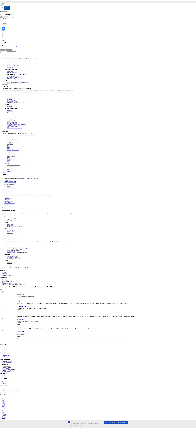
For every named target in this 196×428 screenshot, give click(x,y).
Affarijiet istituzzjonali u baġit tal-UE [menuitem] (12, 153)
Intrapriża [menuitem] (8, 147)
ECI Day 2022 (20, 319)
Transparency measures (6, 366)
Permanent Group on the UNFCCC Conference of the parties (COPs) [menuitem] (18, 267)
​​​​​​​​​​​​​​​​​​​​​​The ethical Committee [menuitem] (10, 83)
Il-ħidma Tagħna (5, 280)
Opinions (3, 282)
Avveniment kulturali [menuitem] (10, 188)
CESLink (4, 389)
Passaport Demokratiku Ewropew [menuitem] (12, 120)
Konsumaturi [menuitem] (9, 141)
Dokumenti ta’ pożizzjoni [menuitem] (11, 98)
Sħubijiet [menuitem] (8, 127)
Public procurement (5, 382)
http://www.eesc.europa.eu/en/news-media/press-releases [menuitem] (42, 195)
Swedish (3, 418)
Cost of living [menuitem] (9, 170)
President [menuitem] (3, 207)
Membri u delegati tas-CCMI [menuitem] (11, 218)
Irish (3, 406)
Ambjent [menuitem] (8, 148)
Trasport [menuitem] (8, 161)
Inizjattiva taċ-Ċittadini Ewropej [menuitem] (12, 122)
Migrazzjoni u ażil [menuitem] (9, 154)
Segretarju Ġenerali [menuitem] (10, 71)
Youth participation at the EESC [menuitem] (12, 168)
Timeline (3, 274)
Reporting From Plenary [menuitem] (8, 201)
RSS (1, 289)
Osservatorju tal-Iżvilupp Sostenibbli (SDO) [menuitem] (14, 257)
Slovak (3, 416)
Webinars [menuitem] (8, 186)
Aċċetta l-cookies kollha (109, 422)
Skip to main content (3, 0)
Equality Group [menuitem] (9, 265)
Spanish (3, 402)
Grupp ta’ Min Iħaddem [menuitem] (10, 224)
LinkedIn (5, 23)
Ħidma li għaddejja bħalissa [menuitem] (11, 100)
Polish (3, 413)
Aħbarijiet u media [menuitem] (5, 189)
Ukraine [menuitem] (3, 268)
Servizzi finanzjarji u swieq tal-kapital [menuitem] (13, 150)
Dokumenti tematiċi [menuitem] (10, 111)
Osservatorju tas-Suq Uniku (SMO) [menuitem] (12, 256)
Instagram (5, 24)
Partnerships (4, 383)
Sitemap (3, 375)
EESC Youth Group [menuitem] (10, 266)
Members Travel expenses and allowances (9, 369)
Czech (3, 397)
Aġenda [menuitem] (3, 172)
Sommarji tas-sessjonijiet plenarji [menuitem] (12, 101)
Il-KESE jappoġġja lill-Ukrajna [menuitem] (12, 126)
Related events (4, 273)
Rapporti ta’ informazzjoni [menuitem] (11, 97)
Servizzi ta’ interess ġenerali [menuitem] (11, 156)
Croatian (3, 407)
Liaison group (4, 388)
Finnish (3, 404)
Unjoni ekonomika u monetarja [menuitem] (12, 143)
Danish (3, 398)
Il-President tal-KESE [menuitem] (10, 63)
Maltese (3, 411)
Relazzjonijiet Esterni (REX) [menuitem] (11, 251)
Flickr (3, 34)
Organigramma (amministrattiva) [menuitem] (12, 72)
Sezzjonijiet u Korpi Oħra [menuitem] (6, 236)
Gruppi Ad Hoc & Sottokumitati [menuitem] (12, 262)
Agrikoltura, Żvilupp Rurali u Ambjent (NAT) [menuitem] (14, 250)
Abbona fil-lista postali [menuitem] (8, 205)
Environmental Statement (6, 362)
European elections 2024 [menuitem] (10, 118)
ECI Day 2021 (20, 331)
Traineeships (4, 381)
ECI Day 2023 (20, 294)
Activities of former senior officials (8, 370)
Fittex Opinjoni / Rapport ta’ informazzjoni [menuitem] (13, 95)
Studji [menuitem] (7, 112)
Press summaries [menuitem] (7, 199)
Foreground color (3, 46)
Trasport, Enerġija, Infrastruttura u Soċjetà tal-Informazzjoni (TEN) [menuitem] (17, 248)
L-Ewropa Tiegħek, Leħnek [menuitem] (11, 121)
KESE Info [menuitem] (6, 200)
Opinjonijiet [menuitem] (8, 96)
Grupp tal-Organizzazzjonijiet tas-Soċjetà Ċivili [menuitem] (14, 226)
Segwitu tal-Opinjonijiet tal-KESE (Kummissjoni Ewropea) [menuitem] (16, 102)
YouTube (3, 38)
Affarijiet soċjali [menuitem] (9, 158)
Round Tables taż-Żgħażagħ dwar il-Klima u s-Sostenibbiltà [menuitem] (16, 124)
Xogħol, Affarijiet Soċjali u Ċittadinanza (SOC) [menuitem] (14, 249)
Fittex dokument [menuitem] (9, 106)
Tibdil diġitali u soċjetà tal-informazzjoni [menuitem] (13, 142)
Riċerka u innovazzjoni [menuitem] (10, 155)
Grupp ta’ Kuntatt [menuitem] (9, 263)
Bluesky (3, 30)
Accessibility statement (6, 371)
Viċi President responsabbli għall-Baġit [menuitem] (13, 65)
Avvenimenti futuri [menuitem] (10, 187)
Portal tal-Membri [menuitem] (9, 220)
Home (3, 279)
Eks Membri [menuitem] (9, 219)
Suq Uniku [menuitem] (8, 157)
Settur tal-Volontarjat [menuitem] (10, 233)
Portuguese (4, 414)
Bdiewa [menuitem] (8, 232)
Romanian (4, 415)
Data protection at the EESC (7, 361)
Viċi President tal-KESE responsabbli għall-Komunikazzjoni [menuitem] (16, 64)
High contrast (3, 40)
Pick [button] (16, 46)
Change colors (3, 45)
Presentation (4, 272)
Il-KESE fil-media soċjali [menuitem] (8, 204)
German (3, 399)
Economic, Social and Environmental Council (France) (12, 390)
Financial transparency (6, 368)
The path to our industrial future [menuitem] (12, 123)
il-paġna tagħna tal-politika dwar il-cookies (89, 422)
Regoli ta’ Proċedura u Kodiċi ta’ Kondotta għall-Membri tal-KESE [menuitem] (17, 82)
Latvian (3, 410)
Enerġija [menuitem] (8, 146)
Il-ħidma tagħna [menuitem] (5, 84)
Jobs (3, 380)
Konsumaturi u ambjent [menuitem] (10, 231)
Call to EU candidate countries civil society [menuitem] (13, 165)
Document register (6, 355)
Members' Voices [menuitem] (7, 202)
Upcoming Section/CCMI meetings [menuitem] (10, 182)
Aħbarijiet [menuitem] (6, 197)
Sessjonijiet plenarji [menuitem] (7, 180)
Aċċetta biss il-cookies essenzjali (121, 422)
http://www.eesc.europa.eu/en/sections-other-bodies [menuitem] (16, 242)
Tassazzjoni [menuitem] (8, 160)
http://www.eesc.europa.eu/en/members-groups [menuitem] (25, 214)
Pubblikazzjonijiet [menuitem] (9, 110)
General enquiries (5, 350)
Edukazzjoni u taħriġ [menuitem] (10, 144)
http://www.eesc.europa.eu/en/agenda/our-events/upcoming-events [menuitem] (27, 178)
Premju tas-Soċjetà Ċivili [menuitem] (10, 119)
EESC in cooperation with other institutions (9, 387)
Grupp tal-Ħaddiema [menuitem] (10, 225)
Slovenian (4, 417)
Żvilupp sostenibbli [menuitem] (10, 159)
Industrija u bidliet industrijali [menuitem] (11, 152)
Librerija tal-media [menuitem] (8, 206)
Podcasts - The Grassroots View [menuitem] (9, 203)
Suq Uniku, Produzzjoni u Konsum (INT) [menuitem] (13, 247)
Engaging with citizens (23, 306)
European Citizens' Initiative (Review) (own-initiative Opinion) (12, 283)
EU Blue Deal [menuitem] (9, 169)
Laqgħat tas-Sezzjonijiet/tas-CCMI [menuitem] (10, 181)
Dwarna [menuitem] (3, 53)
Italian (3, 408)
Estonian (3, 403)
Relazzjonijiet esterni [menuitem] (10, 149)
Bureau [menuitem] (8, 66)
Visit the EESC (4, 349)
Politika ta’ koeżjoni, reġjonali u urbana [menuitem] (13, 140)
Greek (3, 400)
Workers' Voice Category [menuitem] (11, 230)
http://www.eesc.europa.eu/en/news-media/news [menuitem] (19, 195)
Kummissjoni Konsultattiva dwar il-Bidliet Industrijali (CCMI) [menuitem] (17, 252)
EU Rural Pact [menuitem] (9, 171)
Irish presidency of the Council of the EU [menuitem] (13, 78)
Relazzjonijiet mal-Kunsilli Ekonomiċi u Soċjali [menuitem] (14, 128)
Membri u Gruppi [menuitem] (5, 208)
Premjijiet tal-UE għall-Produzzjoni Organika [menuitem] (14, 125)
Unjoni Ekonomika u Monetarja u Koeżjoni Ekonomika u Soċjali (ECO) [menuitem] (18, 246)
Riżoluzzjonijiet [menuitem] (9, 99)
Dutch (3, 412)
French (3, 405)
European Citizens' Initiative (7, 275)
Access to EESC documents (6, 367)
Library (3, 356)
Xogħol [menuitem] (8, 145)
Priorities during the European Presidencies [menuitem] (13, 77)
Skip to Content (5, 16)
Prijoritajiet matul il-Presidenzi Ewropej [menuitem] (13, 76)
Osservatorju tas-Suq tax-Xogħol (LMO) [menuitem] (13, 258)
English (3, 401)
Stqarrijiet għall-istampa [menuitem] (8, 198)
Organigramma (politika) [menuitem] (10, 67)
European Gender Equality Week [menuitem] (12, 167)
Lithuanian (4, 409)
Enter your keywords (3, 17)
